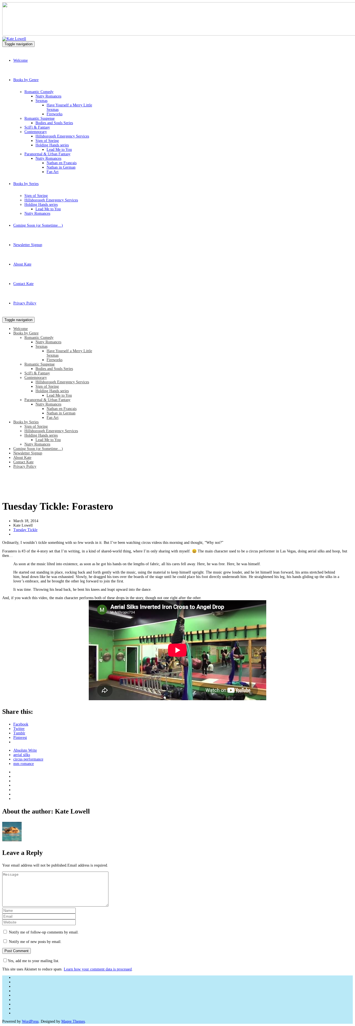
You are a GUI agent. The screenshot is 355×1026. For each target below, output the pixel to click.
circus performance (28, 759)
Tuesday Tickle (25, 530)
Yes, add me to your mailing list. (33, 961)
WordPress (30, 1021)
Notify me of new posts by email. (35, 942)
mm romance (23, 764)
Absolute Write (25, 750)
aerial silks (21, 755)
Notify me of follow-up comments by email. (44, 932)
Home (7, 491)
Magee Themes (73, 1021)
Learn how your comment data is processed (98, 969)
